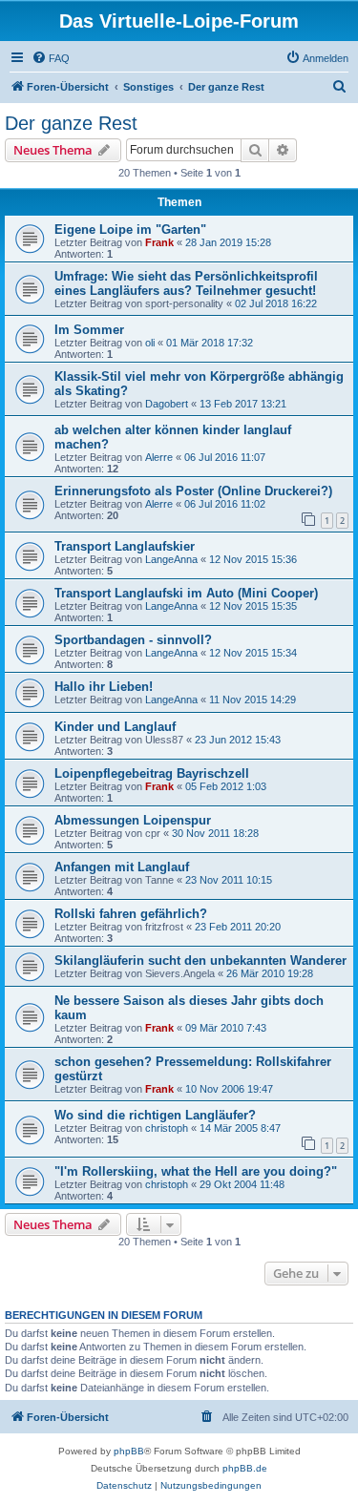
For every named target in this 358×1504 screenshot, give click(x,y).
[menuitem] (51, 58)
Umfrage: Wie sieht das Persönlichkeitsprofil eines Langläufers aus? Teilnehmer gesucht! (186, 283)
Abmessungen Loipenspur (132, 820)
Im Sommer (89, 330)
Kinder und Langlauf (115, 727)
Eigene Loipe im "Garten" (130, 229)
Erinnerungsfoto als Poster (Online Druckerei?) (193, 491)
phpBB (129, 1451)
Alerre (159, 457)
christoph (166, 1128)
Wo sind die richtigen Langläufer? (155, 1115)
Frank (159, 242)
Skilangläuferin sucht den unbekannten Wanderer (200, 960)
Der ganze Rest (71, 123)
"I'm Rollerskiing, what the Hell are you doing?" (195, 1171)
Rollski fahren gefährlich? (130, 914)
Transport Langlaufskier (124, 546)
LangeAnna (171, 559)
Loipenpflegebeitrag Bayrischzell (151, 773)
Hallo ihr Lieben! (103, 686)
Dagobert (166, 403)
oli (150, 342)
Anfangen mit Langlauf (121, 867)
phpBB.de (244, 1468)
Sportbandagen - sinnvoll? (133, 640)
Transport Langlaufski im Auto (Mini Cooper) (186, 593)
